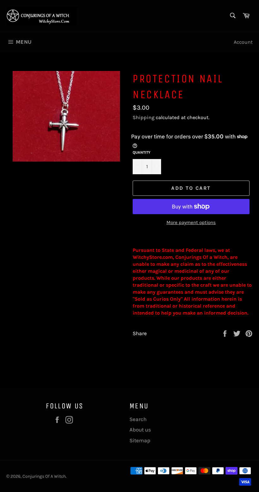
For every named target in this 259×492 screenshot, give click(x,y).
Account (243, 42)
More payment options (191, 222)
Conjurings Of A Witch (44, 476)
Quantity (141, 152)
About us (140, 429)
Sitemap (140, 440)
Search (138, 419)
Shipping (143, 117)
